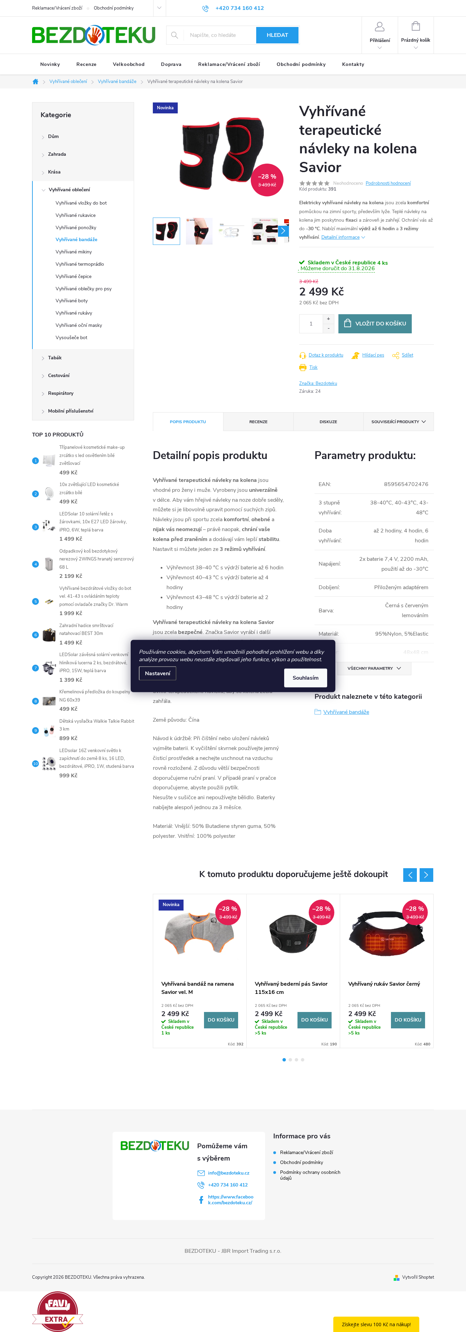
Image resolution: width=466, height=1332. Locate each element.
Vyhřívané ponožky (76, 227)
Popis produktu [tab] (188, 422)
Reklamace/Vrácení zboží (57, 8)
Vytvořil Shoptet (418, 1277)
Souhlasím (306, 678)
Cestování (59, 375)
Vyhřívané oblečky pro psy (84, 289)
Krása (54, 172)
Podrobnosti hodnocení (388, 183)
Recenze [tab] (258, 422)
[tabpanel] (200, 971)
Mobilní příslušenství (70, 411)
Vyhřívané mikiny (74, 252)
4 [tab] (302, 1060)
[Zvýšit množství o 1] (328, 319)
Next (426, 875)
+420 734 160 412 (228, 1185)
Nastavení (157, 673)
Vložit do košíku (380, 324)
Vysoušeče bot (71, 337)
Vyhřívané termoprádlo (80, 264)
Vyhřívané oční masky (79, 325)
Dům (53, 136)
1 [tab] (284, 1060)
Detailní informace (340, 237)
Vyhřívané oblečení (69, 189)
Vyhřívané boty (72, 300)
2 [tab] (290, 1060)
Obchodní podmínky (114, 8)
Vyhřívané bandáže (76, 239)
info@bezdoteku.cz (228, 1173)
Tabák (55, 358)
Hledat (277, 35)
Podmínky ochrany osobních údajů (310, 1175)
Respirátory (60, 393)
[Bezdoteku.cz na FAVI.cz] (57, 1311)
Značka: (318, 383)
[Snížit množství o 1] (328, 328)
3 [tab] (296, 1060)
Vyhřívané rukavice (76, 215)
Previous (410, 875)
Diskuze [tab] (328, 422)
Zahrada (57, 154)
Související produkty (395, 422)
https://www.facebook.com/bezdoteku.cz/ (230, 1200)
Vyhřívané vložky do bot (81, 203)
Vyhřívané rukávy (74, 313)
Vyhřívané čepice (73, 276)
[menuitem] (50, 64)
